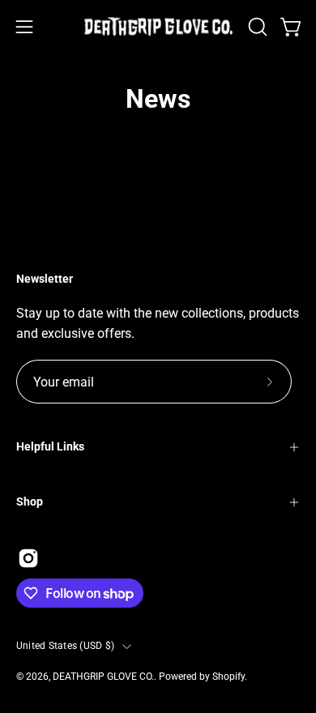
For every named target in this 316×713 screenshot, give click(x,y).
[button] (256, 26)
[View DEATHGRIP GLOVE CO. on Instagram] (28, 558)
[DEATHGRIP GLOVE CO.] (158, 26)
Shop (29, 502)
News (158, 98)
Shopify (228, 676)
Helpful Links (50, 447)
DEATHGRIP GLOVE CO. (103, 676)
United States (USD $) (65, 645)
